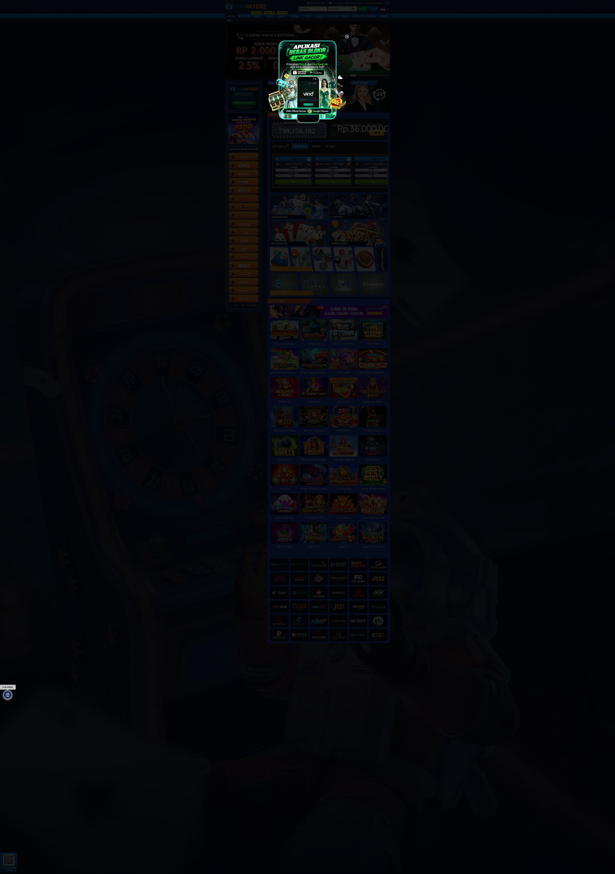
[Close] (347, 37)
